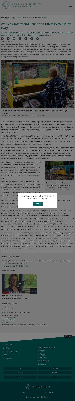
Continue (37, 204)
